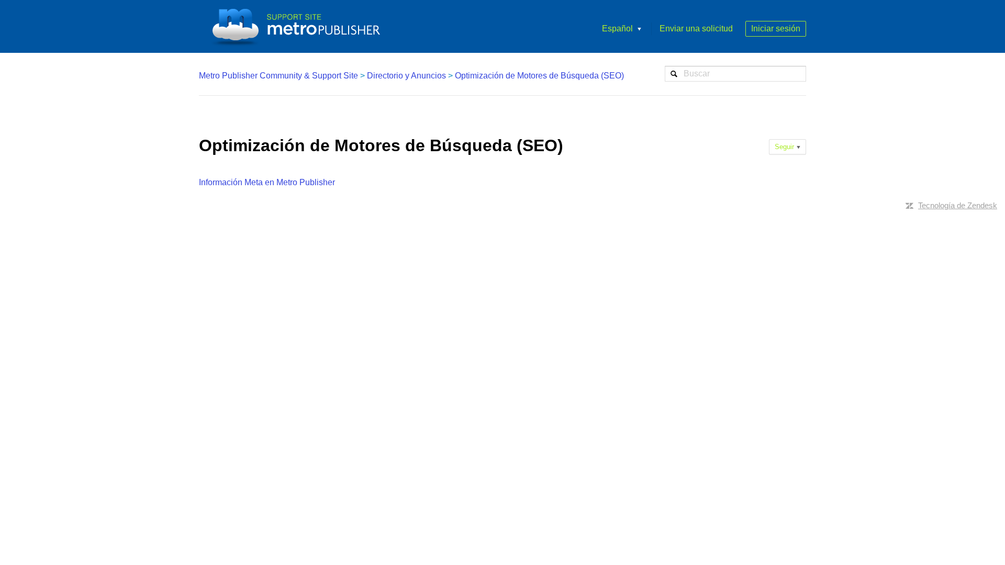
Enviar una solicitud (696, 28)
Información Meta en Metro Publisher (267, 182)
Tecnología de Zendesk (957, 205)
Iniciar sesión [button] (775, 28)
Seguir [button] (784, 147)
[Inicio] (299, 26)
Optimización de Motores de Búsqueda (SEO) (539, 75)
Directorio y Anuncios (406, 75)
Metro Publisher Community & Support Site (278, 75)
